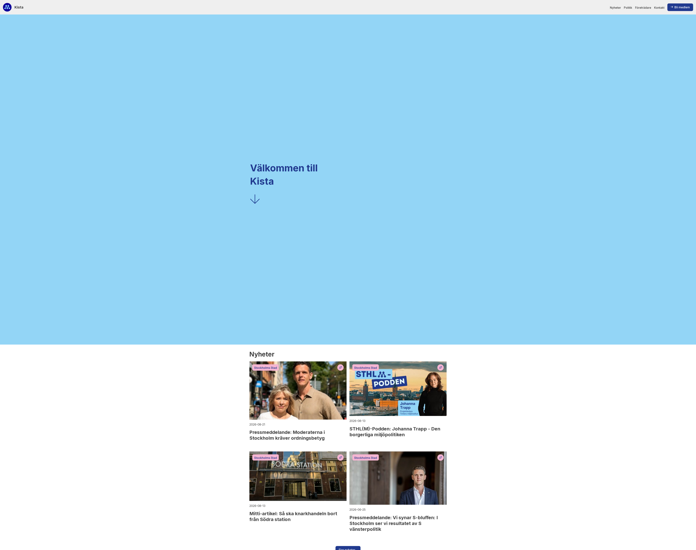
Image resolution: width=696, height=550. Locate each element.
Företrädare (643, 7)
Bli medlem (682, 7)
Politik (628, 7)
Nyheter (615, 7)
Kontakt (659, 7)
